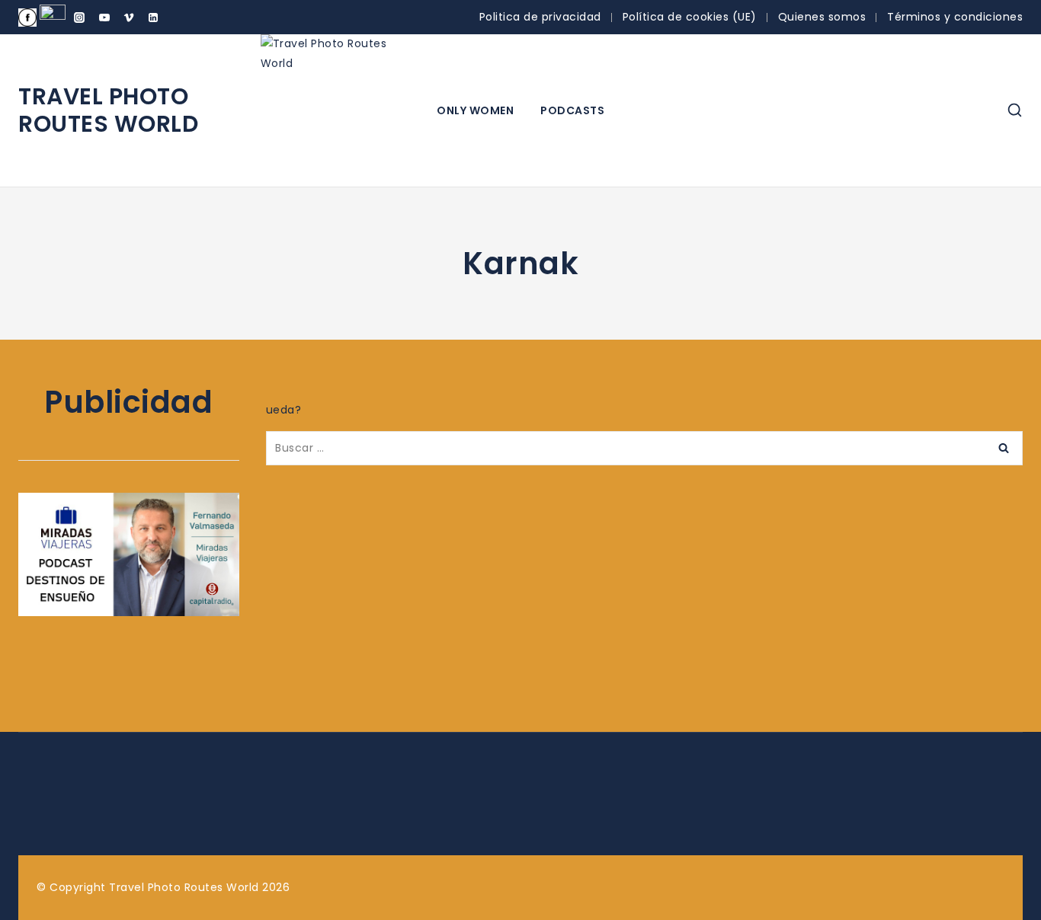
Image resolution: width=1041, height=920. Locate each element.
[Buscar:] (644, 447)
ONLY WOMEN (475, 110)
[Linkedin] (153, 17)
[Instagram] (79, 17)
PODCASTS (572, 110)
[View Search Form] (1015, 111)
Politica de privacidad (540, 16)
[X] (53, 17)
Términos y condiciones (955, 16)
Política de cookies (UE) (690, 16)
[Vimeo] (128, 17)
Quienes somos (822, 16)
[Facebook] (27, 17)
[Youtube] (104, 17)
